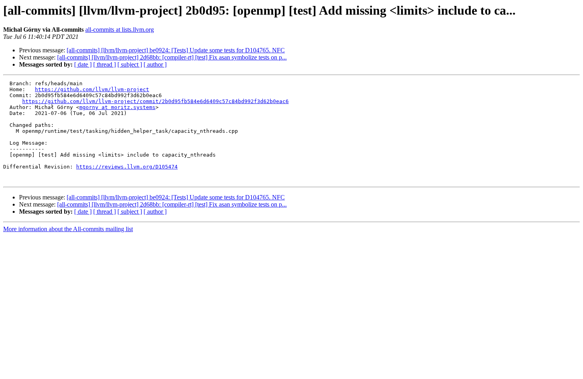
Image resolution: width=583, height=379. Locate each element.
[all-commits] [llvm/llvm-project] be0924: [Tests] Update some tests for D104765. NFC (176, 50)
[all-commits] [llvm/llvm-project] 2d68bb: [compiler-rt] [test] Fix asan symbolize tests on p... (172, 57)
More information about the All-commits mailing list (68, 229)
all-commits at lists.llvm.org (119, 29)
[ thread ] (104, 64)
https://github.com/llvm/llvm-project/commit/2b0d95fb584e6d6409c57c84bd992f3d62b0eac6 (155, 101)
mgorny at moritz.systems (117, 107)
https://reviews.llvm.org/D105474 (127, 167)
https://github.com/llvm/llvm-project (92, 89)
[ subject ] (129, 64)
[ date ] (83, 64)
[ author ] (155, 64)
